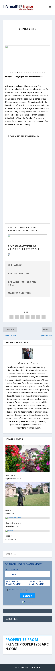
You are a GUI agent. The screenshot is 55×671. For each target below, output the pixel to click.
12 (35, 72)
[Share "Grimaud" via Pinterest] (27, 317)
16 (44, 72)
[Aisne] (27, 494)
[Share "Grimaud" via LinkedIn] (33, 317)
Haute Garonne (13, 523)
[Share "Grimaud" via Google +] (22, 317)
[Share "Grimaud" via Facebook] (11, 317)
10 (30, 72)
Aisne (8, 510)
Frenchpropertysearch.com (27, 646)
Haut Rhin (10, 475)
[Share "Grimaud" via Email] (38, 317)
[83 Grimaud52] (27, 47)
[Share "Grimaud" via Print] (43, 317)
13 (37, 72)
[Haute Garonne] (27, 518)
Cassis (8, 536)
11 (33, 72)
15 (42, 72)
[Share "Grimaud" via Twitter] (16, 317)
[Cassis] (27, 531)
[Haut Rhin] (27, 458)
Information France (27, 363)
